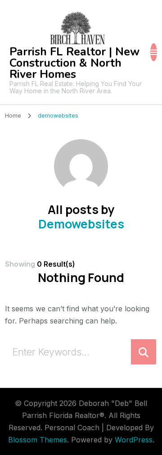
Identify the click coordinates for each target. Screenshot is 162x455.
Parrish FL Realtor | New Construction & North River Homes (74, 63)
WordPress (134, 439)
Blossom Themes (37, 439)
